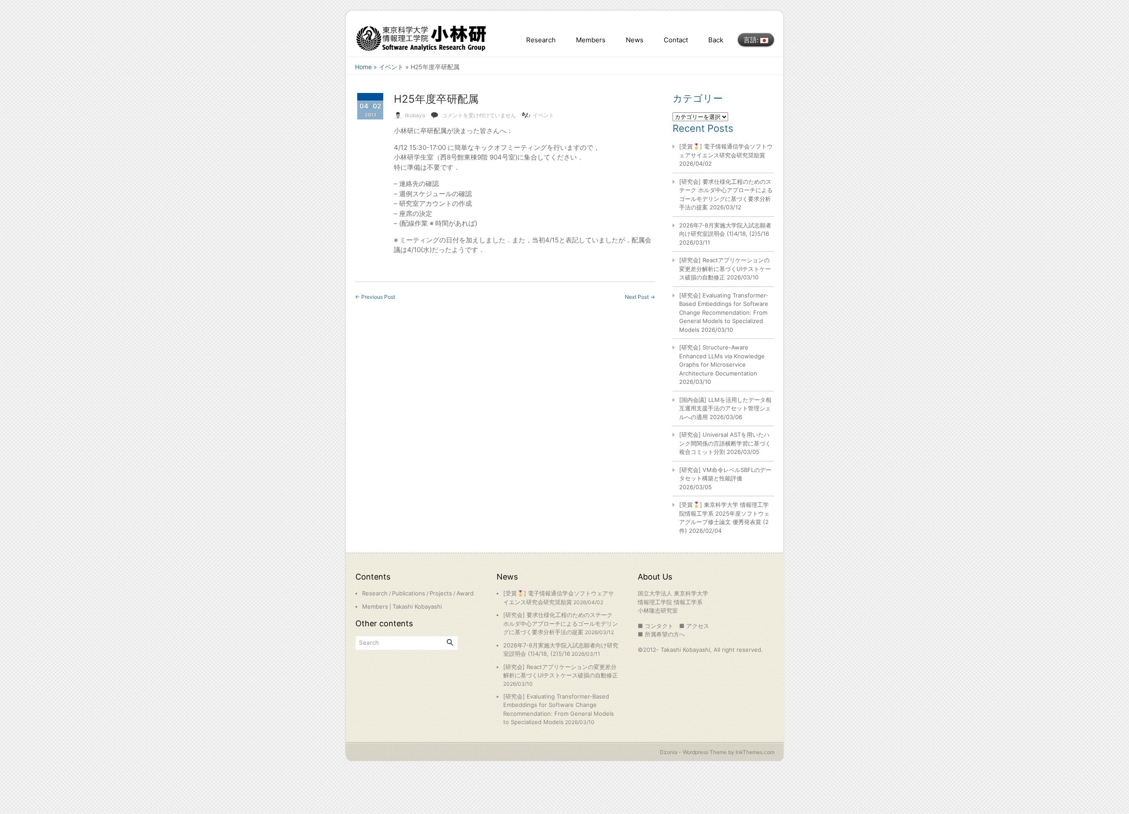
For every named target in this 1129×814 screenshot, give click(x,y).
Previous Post (375, 297)
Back (715, 40)
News (634, 40)
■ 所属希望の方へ (661, 634)
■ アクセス (694, 625)
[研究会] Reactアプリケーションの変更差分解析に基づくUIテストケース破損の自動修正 (725, 268)
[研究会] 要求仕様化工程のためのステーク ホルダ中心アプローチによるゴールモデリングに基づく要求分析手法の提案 (560, 623)
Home (363, 67)
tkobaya (415, 115)
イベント (391, 67)
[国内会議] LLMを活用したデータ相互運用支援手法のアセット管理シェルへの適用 (725, 408)
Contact (676, 40)
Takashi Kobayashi (417, 606)
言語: (752, 40)
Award (465, 593)
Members (591, 40)
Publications (408, 593)
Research (541, 40)
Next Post (640, 297)
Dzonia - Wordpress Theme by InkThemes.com (717, 752)
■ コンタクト (655, 625)
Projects (441, 593)
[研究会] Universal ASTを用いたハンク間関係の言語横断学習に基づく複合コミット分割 (725, 443)
